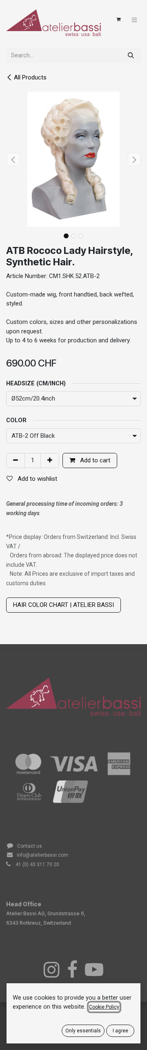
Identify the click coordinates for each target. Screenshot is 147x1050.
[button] (13, 159)
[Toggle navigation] (134, 19)
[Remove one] (15, 460)
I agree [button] (120, 1031)
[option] (73, 737)
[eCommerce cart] (118, 20)
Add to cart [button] (94, 460)
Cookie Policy (104, 1007)
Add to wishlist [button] (36, 478)
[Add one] (49, 460)
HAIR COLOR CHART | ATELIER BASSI (63, 605)
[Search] (131, 55)
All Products (30, 77)
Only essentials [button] (83, 1031)
